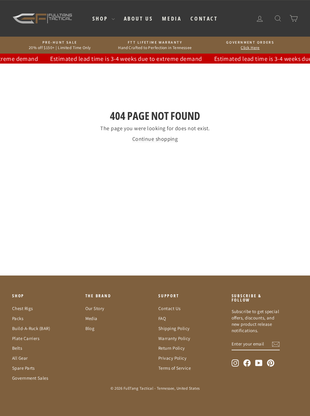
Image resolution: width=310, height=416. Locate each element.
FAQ (162, 318)
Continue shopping (155, 138)
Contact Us (169, 308)
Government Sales (30, 378)
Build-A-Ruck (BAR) (31, 328)
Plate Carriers (25, 338)
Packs (17, 318)
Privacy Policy (172, 358)
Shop (101, 18)
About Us (138, 18)
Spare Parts (23, 368)
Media (171, 18)
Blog (90, 328)
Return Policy (171, 348)
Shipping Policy (174, 328)
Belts (17, 348)
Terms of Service (174, 368)
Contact (204, 18)
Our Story (94, 308)
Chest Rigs (22, 308)
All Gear (20, 358)
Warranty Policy (174, 338)
